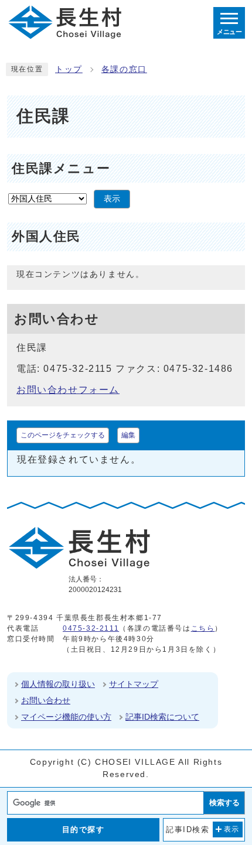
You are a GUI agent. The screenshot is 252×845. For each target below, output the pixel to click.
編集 (128, 435)
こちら (203, 628)
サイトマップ (133, 684)
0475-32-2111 (91, 628)
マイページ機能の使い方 (66, 716)
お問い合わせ (45, 700)
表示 (112, 198)
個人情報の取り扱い (58, 684)
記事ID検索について (162, 716)
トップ (69, 69)
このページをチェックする (63, 435)
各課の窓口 (124, 69)
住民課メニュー (61, 168)
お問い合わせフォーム (68, 390)
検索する (224, 802)
